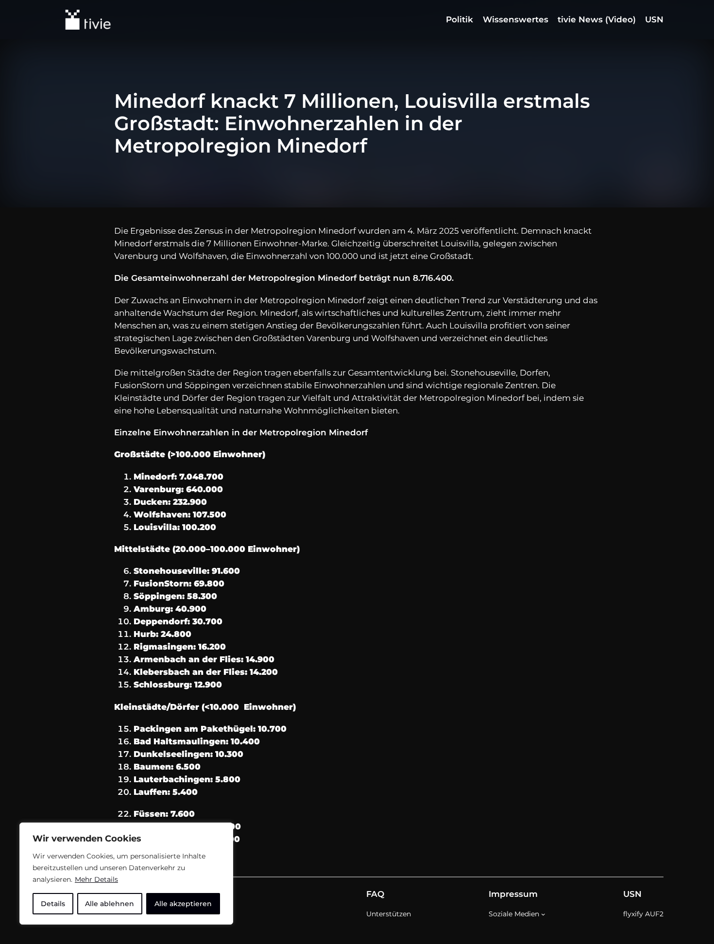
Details (53, 903)
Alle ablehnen (109, 903)
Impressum (513, 894)
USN (632, 894)
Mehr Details (96, 879)
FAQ (375, 894)
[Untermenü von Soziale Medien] (543, 914)
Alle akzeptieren (183, 903)
